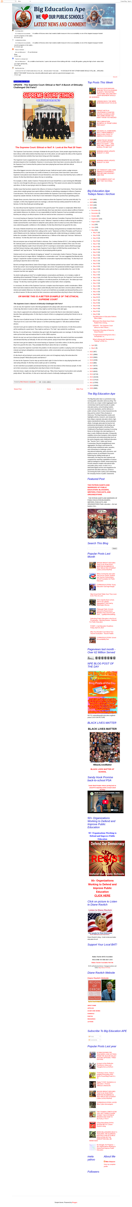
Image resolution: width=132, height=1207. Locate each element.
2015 (91, 371)
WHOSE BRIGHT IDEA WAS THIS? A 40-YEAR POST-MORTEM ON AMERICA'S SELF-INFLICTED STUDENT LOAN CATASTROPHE (106, 566)
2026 (91, 199)
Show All (115, 77)
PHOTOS (90, 1016)
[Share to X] (46, 382)
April (93, 345)
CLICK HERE (102, 895)
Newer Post (17, 389)
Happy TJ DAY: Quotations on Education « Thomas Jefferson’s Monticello (106, 1083)
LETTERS (90, 1022)
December (94, 210)
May (92, 230)
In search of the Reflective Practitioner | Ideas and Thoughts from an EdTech (105, 1065)
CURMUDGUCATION (20, 40)
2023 (91, 208)
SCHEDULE (91, 1013)
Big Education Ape (19, 68)
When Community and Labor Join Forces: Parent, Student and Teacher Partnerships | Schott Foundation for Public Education (106, 577)
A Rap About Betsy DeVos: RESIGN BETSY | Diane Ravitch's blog (105, 1124)
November (94, 213)
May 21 (95, 260)
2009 (91, 388)
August (93, 221)
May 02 (95, 314)
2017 (91, 365)
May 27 (95, 244)
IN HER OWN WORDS (94, 1011)
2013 (91, 377)
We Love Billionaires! (20, 52)
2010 (91, 385)
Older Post (79, 389)
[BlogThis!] (45, 382)
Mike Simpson (110, 1161)
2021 (91, 354)
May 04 (95, 308)
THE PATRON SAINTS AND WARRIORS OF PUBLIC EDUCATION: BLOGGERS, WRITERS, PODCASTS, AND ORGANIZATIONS (99, 489)
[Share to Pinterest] (50, 382)
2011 (91, 382)
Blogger (74, 1202)
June (93, 227)
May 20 (95, 263)
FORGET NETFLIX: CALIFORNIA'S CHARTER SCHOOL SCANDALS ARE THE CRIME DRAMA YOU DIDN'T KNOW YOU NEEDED (106, 114)
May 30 (95, 235)
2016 (91, 368)
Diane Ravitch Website (98, 978)
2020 (91, 357)
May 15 (95, 277)
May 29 (95, 238)
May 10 (95, 291)
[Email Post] (39, 382)
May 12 (95, 286)
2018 (91, 363)
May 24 (95, 252)
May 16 (95, 275)
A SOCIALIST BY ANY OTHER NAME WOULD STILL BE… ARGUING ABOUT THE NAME (36, 71)
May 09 (95, 294)
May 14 (95, 280)
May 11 (95, 289)
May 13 (95, 283)
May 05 (95, 305)
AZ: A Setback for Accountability (22, 33)
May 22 (95, 258)
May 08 (95, 297)
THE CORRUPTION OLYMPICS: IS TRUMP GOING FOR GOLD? (107, 123)
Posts (92, 1036)
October (94, 216)
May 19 (95, 266)
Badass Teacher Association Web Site (102, 962)
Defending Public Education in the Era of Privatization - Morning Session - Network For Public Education (103, 620)
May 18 (95, 269)
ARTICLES (91, 1008)
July (92, 224)
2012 (91, 380)
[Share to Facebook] (48, 382)
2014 (91, 374)
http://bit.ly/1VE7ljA (104, 967)
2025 (91, 202)
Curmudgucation (19, 31)
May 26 (95, 246)
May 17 (95, 272)
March (93, 348)
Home (49, 389)
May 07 (95, 300)
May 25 (95, 249)
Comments (93, 1040)
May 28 (95, 241)
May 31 (95, 232)
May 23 (95, 255)
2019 (91, 360)
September (95, 219)
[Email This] (43, 382)
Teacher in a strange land (21, 59)
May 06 (95, 303)
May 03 (95, 311)
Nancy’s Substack (19, 49)
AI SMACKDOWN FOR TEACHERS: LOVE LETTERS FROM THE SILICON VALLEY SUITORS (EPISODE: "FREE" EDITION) (106, 1056)
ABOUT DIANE (92, 1005)
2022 (91, 351)
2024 (91, 205)
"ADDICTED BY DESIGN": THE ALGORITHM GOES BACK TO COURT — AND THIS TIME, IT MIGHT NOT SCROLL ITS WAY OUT (105, 143)
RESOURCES (91, 1019)
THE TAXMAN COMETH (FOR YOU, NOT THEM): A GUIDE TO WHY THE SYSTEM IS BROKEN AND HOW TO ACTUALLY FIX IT (107, 1115)
